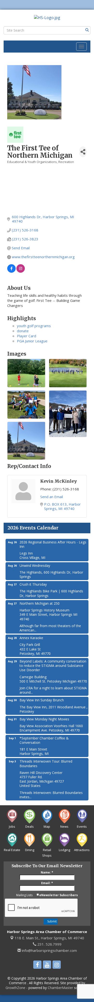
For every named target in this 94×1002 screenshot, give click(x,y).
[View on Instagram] (20, 271)
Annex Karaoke (31, 638)
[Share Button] (83, 151)
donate (23, 330)
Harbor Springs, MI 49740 (49, 937)
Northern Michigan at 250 (40, 603)
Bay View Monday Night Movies (44, 719)
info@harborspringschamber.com (49, 950)
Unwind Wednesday (35, 565)
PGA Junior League (32, 341)
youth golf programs (34, 325)
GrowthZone (15, 987)
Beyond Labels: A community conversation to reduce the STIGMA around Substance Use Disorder (53, 665)
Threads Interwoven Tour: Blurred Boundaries (46, 763)
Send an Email (51, 496)
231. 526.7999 (48, 944)
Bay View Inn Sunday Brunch (42, 700)
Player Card (26, 335)
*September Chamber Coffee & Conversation (44, 740)
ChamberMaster (60, 987)
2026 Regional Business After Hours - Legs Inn (53, 544)
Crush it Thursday (33, 584)
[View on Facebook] (11, 271)
